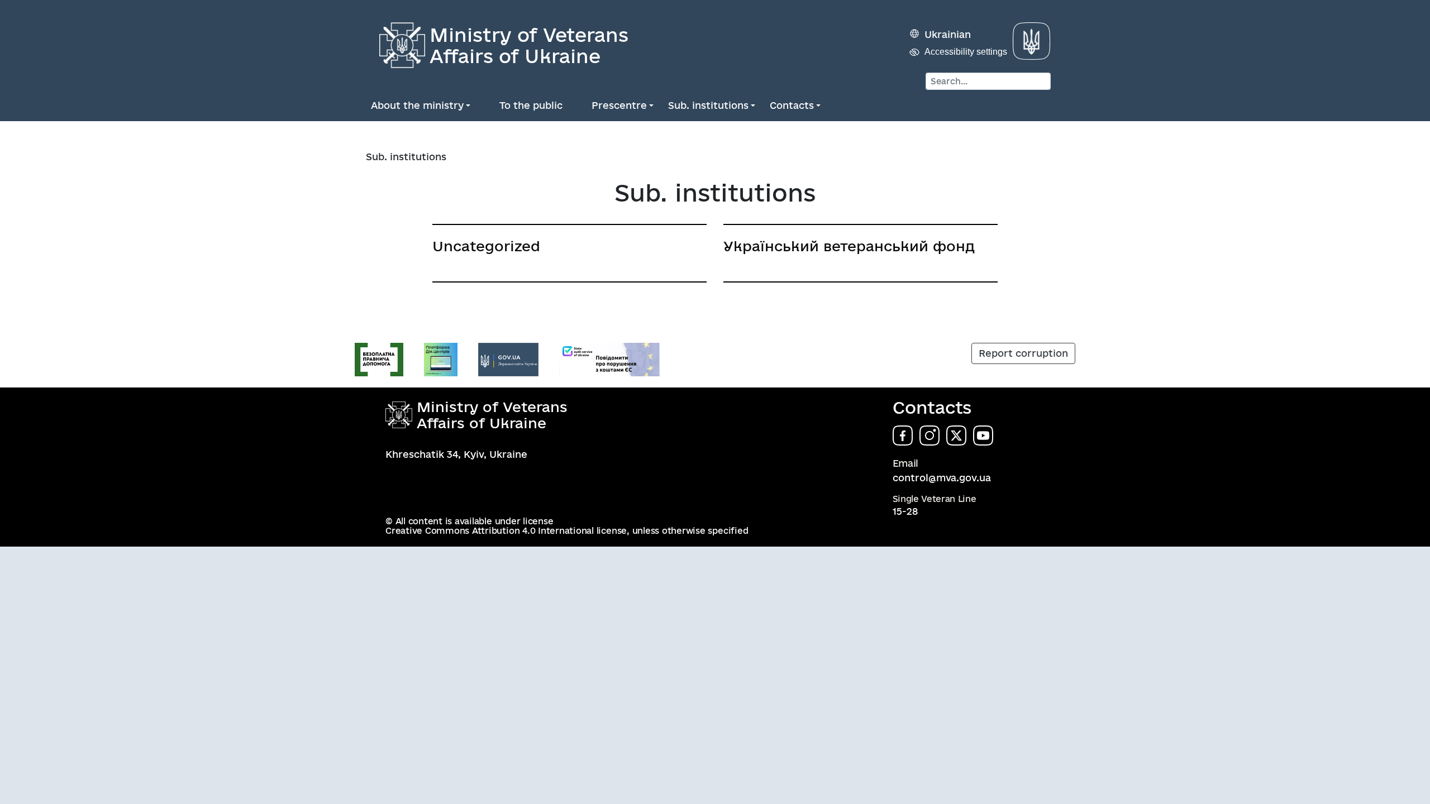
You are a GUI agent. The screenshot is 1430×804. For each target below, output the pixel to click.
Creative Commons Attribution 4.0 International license (506, 530)
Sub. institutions (708, 105)
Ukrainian (947, 34)
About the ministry (417, 105)
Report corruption (1023, 353)
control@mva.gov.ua (942, 477)
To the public (531, 105)
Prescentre (619, 105)
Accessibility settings (965, 51)
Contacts (792, 105)
